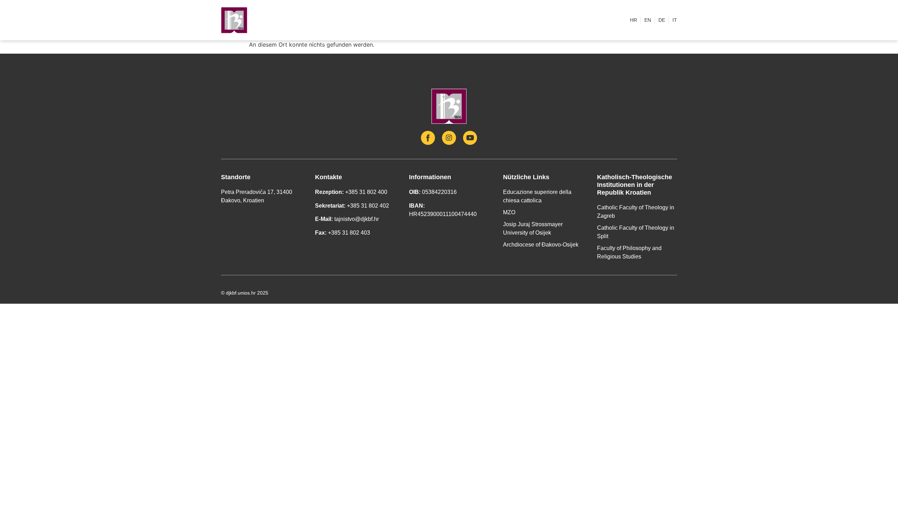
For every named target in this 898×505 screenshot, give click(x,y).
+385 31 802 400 (366, 192)
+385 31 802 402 (368, 206)
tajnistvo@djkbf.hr (356, 219)
